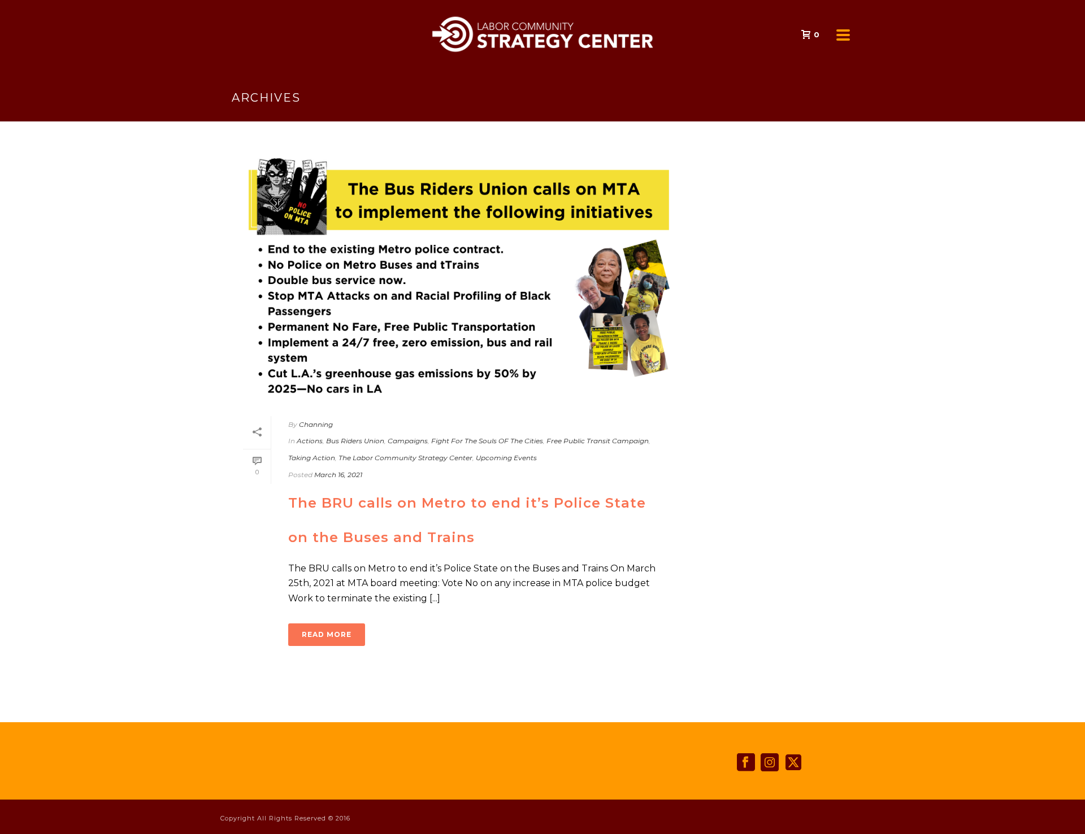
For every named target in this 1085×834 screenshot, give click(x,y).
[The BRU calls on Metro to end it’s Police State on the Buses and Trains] (455, 276)
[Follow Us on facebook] (746, 762)
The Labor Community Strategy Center (405, 457)
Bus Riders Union (355, 440)
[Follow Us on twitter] (793, 762)
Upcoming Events (506, 457)
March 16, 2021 (338, 474)
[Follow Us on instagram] (770, 762)
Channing (316, 424)
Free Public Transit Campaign (597, 440)
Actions (310, 440)
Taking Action (311, 457)
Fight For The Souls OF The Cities (487, 440)
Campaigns (408, 440)
